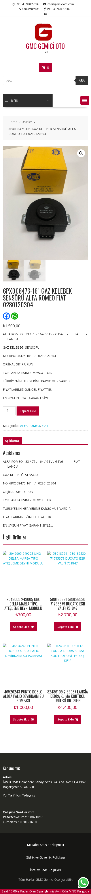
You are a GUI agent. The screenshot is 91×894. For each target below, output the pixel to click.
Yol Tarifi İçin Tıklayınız (19, 795)
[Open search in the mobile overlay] (45, 80)
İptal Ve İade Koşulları (45, 870)
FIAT (45, 426)
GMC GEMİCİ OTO (45, 46)
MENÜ (15, 100)
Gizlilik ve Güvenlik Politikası (45, 857)
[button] (84, 100)
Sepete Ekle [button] (21, 627)
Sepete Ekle (28, 411)
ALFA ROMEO (30, 426)
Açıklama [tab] (12, 441)
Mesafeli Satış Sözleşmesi (45, 845)
